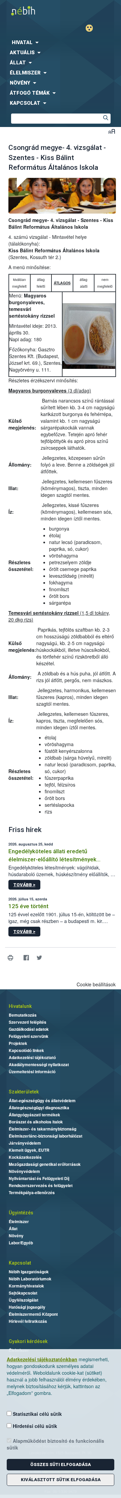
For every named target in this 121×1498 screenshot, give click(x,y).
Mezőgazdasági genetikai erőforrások (45, 1164)
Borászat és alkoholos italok (36, 1122)
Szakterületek (24, 1091)
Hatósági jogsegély (27, 1307)
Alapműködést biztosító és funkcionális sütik (55, 1444)
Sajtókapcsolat (23, 1293)
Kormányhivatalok (26, 1286)
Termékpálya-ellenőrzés (32, 1192)
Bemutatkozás (23, 1015)
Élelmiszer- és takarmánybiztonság (42, 1129)
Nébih (30, 10)
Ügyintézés (21, 1212)
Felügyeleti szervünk (28, 1036)
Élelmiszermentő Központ (33, 1314)
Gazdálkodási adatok (29, 1029)
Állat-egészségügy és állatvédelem (42, 1100)
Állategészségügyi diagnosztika (39, 1108)
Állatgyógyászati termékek (34, 1115)
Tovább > (24, 884)
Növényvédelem (24, 1171)
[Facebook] (26, 958)
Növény (16, 1236)
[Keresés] (105, 119)
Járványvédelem (25, 1143)
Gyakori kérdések (28, 1341)
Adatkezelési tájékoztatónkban (42, 1359)
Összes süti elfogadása (60, 1464)
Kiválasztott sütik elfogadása (60, 1479)
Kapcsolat (20, 1263)
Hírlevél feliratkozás (28, 1321)
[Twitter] (39, 958)
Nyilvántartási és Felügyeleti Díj (39, 1178)
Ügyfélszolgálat (23, 1300)
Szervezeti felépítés (27, 1022)
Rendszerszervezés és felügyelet (41, 1185)
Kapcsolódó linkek (26, 1050)
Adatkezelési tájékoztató (32, 1057)
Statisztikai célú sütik (36, 1413)
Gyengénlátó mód (92, 28)
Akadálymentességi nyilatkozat (39, 1064)
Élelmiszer (19, 1221)
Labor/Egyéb (21, 1243)
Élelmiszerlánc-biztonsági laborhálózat (45, 1136)
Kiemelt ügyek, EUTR (29, 1150)
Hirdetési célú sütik (34, 1426)
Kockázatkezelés (25, 1157)
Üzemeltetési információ (32, 1072)
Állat (13, 1228)
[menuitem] (60, 42)
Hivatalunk (20, 1006)
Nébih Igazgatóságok (29, 1272)
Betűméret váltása (112, 131)
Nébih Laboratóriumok (30, 1279)
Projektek (18, 1043)
